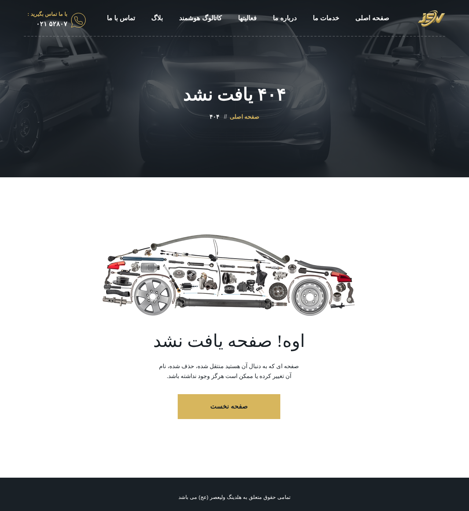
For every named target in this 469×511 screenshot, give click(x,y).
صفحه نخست (229, 406)
